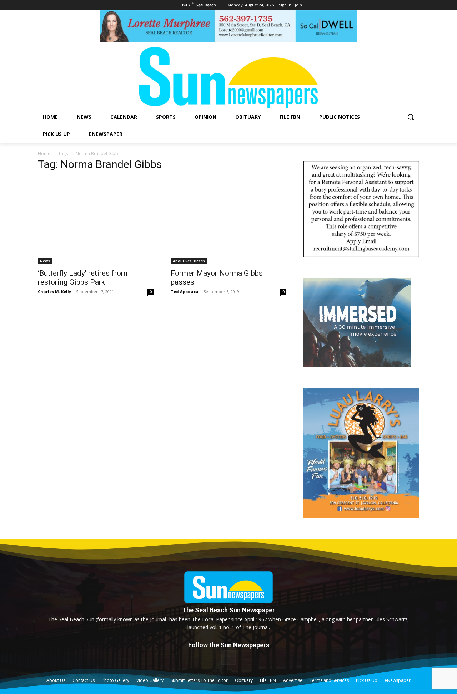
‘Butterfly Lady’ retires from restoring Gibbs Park (82, 277)
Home (44, 153)
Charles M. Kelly (54, 291)
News (45, 261)
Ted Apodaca (185, 291)
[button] (410, 117)
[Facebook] (228, 657)
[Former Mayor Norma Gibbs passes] (228, 221)
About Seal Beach (189, 261)
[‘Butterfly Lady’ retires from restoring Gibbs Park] (96, 221)
